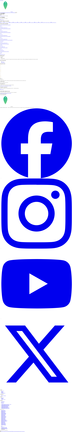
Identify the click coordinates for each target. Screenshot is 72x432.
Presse (1, 402)
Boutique (14, 12)
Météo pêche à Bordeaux (3, 414)
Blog (13, 12)
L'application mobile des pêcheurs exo (4, 406)
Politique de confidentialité (3, 427)
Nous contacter (2, 89)
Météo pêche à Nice (3, 412)
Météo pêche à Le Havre (3, 416)
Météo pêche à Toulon (3, 417)
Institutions (2, 398)
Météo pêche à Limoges (3, 423)
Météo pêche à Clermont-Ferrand (4, 420)
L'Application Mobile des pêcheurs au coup (5, 405)
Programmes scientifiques (10, 12)
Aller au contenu (1, 0)
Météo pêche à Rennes (3, 415)
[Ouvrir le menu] (0, 14)
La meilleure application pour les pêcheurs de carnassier (6, 404)
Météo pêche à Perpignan (3, 424)
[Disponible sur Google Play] (8, 93)
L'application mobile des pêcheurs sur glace (5, 408)
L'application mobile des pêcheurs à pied (5, 407)
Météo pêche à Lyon (3, 411)
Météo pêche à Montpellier (3, 413)
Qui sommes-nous (3, 401)
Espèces (5, 12)
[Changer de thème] (2, 13)
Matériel (3, 12)
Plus (15, 12)
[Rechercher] (0, 13)
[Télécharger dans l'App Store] (3, 93)
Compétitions (7, 12)
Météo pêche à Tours (3, 422)
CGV (1, 426)
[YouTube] (36, 318)
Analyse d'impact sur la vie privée (4, 428)
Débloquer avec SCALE (2, 81)
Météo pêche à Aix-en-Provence (4, 421)
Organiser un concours (3, 399)
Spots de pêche (1, 12)
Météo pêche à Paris (3, 410)
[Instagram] (36, 248)
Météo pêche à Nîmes (3, 419)
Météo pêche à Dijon (3, 418)
